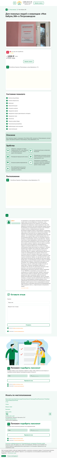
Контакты (8, 409)
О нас (7, 401)
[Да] (8, 328)
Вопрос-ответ (9, 406)
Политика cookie (41, 443)
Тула (13, 400)
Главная (7, 10)
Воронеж (8, 399)
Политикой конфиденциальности (19, 331)
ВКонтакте (7, 414)
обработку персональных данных (18, 328)
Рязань (39, 399)
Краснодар (19, 399)
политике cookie (12, 453)
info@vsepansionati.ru (11, 419)
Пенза (36, 399)
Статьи (7, 404)
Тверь (11, 400)
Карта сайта (8, 411)
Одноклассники (50, 414)
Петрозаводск (13, 9)
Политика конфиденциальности (13, 443)
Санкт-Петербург (45, 399)
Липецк (24, 399)
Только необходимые (12, 456)
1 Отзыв (11, 53)
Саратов (8, 400)
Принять (4, 456)
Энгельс (16, 400)
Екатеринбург (13, 399)
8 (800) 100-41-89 (27, 2)
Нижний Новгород (30, 399)
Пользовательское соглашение (28, 443)
